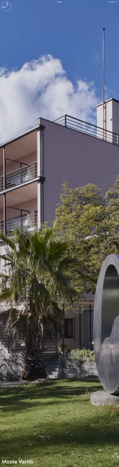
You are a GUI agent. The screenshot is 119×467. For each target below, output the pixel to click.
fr (114, 2)
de (109, 2)
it (116, 2)
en (112, 2)
